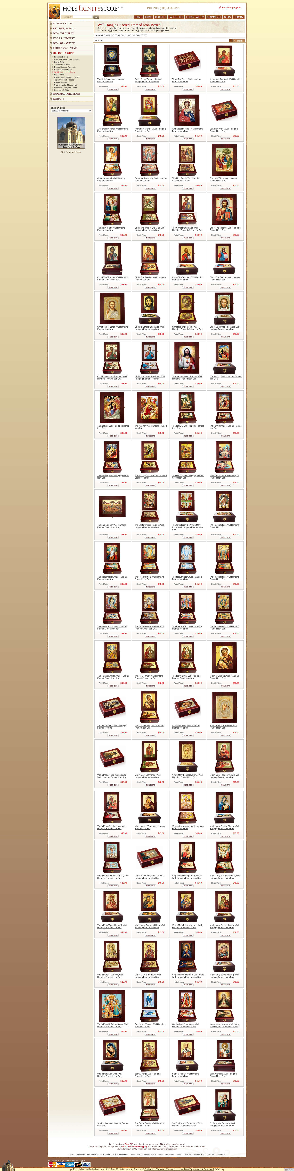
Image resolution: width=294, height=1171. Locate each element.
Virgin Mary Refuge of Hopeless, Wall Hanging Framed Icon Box (187, 877)
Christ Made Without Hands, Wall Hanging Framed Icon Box (225, 328)
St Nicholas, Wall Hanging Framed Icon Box (113, 1124)
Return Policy (136, 1154)
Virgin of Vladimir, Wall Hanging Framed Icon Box (224, 677)
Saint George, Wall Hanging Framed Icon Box (148, 1075)
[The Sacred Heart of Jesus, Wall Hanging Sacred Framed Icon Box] (187, 358)
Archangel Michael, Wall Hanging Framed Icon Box (112, 130)
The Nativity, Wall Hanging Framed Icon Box (226, 377)
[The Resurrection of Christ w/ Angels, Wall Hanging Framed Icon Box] (187, 558)
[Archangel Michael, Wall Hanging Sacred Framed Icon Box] (112, 110)
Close (290, 1169)
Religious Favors (61, 57)
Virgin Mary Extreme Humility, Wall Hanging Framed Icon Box (113, 877)
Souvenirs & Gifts (61, 90)
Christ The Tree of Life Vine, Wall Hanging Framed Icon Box (150, 229)
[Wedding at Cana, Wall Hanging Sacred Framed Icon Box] (224, 457)
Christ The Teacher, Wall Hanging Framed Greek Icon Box (112, 278)
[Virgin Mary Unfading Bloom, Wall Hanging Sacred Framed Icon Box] (112, 1006)
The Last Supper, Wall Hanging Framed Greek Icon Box (111, 526)
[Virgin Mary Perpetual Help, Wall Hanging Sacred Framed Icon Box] (149, 907)
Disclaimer (169, 1154)
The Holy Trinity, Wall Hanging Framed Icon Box (224, 179)
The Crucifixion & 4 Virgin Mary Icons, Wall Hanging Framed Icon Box (187, 527)
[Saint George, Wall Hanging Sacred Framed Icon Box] (149, 1055)
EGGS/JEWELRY (195, 17)
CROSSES (160, 17)
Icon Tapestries (64, 33)
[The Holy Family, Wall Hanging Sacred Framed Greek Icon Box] (149, 657)
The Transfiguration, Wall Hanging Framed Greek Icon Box (113, 677)
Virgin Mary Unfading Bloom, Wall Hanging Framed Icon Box (112, 1025)
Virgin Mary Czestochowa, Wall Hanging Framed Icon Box (111, 827)
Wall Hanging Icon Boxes (64, 72)
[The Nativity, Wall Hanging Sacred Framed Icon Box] (224, 358)
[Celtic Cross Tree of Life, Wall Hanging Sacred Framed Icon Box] (149, 61)
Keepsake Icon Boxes (63, 70)
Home (97, 35)
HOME (138, 17)
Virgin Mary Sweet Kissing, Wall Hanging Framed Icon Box (224, 926)
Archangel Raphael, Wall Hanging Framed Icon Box (225, 80)
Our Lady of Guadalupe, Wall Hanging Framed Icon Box (185, 1025)
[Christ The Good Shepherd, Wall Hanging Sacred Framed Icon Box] (112, 358)
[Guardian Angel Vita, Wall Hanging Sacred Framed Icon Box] (149, 160)
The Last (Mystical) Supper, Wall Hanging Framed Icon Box (149, 526)
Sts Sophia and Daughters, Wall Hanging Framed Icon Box (187, 1124)
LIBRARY (238, 17)
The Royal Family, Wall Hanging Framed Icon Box (149, 1124)
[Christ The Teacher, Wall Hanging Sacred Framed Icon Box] (224, 209)
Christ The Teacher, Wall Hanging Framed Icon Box (225, 229)
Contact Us (109, 1154)
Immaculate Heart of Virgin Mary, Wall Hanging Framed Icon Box (225, 1025)
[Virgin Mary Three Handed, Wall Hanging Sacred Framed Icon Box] (112, 907)
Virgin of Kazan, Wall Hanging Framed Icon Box (186, 726)
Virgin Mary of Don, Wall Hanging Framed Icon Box (150, 827)
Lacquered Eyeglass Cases (65, 87)
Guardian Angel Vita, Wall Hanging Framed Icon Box (151, 179)
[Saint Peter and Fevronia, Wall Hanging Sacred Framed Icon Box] (224, 1105)
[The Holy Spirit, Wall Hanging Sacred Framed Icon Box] (112, 61)
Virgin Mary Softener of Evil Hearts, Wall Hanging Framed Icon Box (188, 976)
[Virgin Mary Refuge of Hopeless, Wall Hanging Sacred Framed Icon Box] (187, 857)
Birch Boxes (59, 75)
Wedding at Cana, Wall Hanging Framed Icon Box (224, 476)
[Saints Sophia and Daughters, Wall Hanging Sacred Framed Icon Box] (187, 1105)
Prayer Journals (61, 82)
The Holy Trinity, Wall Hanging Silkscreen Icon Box (186, 179)
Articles (188, 1154)
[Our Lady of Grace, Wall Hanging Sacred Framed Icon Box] (149, 1006)
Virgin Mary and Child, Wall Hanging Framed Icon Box (109, 1075)
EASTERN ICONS (62, 23)
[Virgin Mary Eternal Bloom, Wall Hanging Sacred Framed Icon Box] (224, 808)
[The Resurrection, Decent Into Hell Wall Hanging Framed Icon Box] (187, 608)
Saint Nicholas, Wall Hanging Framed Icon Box (185, 1075)
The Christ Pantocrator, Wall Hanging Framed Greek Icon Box (187, 229)
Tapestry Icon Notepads (64, 80)
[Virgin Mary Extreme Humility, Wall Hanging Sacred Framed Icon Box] (112, 857)
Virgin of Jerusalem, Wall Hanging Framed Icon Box (188, 827)
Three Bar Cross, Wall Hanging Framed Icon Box (186, 80)
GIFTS (227, 17)
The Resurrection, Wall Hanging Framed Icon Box (224, 526)
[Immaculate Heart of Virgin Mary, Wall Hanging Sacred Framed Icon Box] (224, 1006)
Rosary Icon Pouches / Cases (66, 77)
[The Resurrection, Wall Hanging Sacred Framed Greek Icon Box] (112, 608)
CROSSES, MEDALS (64, 28)
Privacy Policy (150, 1154)
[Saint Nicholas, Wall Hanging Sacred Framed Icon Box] (187, 1055)
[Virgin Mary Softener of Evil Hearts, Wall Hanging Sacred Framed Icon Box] (187, 956)
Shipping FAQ (122, 1154)
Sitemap (197, 1154)
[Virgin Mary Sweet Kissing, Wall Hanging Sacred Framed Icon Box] (224, 907)
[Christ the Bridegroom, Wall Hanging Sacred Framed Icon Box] (187, 308)
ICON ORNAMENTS (64, 43)
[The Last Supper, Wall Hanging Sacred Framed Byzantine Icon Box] (112, 506)
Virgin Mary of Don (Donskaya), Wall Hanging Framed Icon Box (111, 776)
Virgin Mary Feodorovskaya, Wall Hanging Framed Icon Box (187, 776)
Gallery (180, 1154)
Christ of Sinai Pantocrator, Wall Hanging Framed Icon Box (149, 328)
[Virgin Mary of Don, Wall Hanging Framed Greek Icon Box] (112, 756)
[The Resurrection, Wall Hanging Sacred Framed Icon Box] (224, 506)
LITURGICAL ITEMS (65, 48)
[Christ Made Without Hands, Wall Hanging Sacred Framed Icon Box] (224, 308)
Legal (160, 1154)
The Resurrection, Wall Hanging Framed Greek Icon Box (112, 627)
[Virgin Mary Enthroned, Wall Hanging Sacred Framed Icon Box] (149, 756)
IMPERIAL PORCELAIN (66, 94)
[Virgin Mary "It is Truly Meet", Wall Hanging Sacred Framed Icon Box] (224, 857)
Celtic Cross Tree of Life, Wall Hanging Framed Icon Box (148, 80)
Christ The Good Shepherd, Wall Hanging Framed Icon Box (112, 377)
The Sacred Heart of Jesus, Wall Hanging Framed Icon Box (187, 377)
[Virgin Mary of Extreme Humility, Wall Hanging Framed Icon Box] (149, 857)
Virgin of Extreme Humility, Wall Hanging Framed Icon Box (149, 877)
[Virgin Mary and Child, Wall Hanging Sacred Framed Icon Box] (112, 1055)
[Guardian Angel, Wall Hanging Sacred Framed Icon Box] (224, 110)
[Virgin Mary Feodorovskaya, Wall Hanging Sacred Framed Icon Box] (187, 756)
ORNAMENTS (214, 17)
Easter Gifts (59, 62)
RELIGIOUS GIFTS (110, 35)
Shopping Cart (209, 1154)
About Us (81, 1154)
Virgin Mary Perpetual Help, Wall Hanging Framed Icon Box (150, 926)
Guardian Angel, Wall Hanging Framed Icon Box (224, 130)
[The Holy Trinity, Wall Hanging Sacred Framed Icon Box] (224, 160)
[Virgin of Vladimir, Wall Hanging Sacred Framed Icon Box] (224, 657)
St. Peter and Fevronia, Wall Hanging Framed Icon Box (222, 1124)
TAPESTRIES (176, 17)
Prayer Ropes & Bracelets (65, 67)
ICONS (148, 17)
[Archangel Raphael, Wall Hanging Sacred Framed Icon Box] (224, 61)
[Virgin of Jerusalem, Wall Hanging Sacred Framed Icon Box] (187, 808)
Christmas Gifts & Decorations (66, 59)
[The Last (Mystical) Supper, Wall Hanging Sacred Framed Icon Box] (149, 506)
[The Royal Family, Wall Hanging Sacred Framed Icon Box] (149, 1105)
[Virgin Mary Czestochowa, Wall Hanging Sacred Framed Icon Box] (112, 808)
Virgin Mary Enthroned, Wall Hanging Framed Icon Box (148, 776)
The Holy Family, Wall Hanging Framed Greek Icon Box (149, 677)
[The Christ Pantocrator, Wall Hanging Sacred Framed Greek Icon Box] (187, 209)
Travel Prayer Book (62, 64)
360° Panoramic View (71, 152)
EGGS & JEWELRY (64, 38)
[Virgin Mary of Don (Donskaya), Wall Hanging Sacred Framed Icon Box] (149, 808)
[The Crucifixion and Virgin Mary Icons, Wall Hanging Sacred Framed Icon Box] (187, 506)
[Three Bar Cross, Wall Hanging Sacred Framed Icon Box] (187, 61)
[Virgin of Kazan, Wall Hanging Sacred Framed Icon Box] (187, 707)
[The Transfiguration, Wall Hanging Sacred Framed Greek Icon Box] (112, 657)
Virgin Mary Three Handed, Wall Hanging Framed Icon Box (112, 926)
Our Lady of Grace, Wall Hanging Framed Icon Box (150, 1025)
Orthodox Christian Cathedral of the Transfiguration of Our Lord (179, 1169)
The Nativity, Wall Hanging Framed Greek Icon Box (151, 476)
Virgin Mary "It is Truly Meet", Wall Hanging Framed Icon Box (225, 877)
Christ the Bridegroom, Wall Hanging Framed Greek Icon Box (187, 328)
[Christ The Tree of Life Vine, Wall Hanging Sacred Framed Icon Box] (149, 209)
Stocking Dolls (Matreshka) (65, 85)
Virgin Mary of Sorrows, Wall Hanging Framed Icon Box (110, 976)
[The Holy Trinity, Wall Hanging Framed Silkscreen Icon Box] (187, 160)
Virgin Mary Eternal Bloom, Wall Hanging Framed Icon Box (224, 827)
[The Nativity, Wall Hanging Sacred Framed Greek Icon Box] (149, 457)
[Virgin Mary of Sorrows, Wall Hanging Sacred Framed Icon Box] (112, 956)
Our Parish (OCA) (94, 1154)
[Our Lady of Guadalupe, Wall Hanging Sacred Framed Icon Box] (187, 1006)
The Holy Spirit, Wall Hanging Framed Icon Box (111, 80)
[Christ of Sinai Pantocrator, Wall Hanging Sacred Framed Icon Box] (149, 308)
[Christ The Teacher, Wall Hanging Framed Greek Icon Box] (112, 259)
